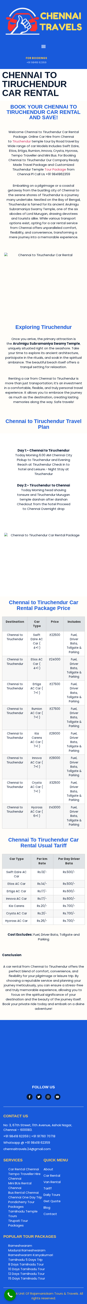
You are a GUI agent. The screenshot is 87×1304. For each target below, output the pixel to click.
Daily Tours (52, 1194)
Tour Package (55, 169)
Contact (50, 1214)
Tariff (48, 1188)
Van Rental (52, 1182)
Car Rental (52, 1175)
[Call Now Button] (10, 1295)
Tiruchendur (21, 141)
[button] (43, 46)
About (48, 1169)
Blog (47, 1207)
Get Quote (52, 1201)
